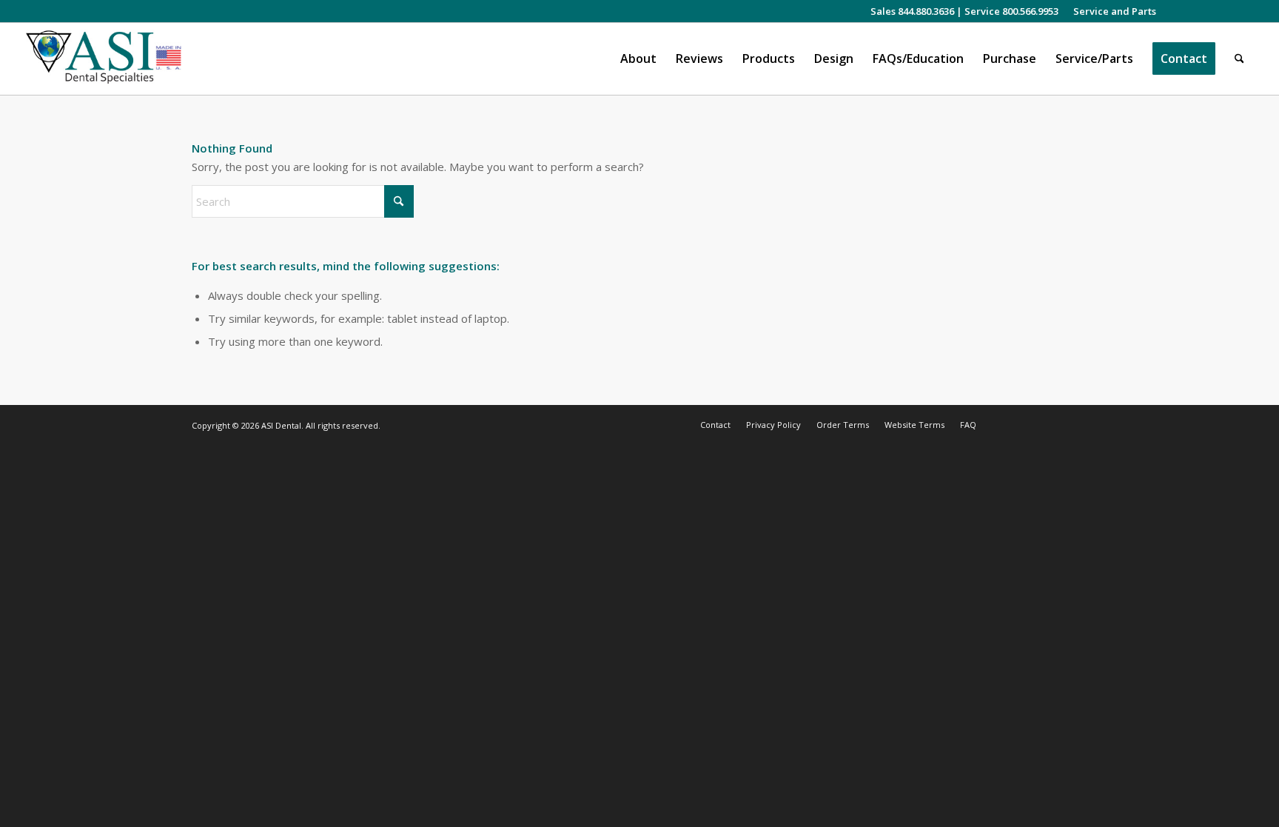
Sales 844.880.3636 (912, 11)
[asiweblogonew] (104, 59)
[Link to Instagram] (1175, 11)
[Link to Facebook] (1197, 11)
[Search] (1239, 59)
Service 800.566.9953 (1011, 11)
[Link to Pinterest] (1242, 11)
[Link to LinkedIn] (1219, 11)
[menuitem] (1111, 11)
